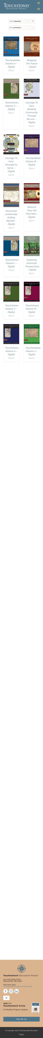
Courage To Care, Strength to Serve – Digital (11, 165)
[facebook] (5, 991)
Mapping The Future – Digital (31, 63)
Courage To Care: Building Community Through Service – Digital (32, 112)
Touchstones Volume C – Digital (12, 308)
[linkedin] (16, 991)
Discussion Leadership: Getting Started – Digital (11, 217)
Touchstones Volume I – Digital (12, 263)
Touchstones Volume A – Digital (12, 351)
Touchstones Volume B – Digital (32, 308)
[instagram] (11, 991)
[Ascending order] (33, 21)
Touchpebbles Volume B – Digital (33, 161)
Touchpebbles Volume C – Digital (33, 351)
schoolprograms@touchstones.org (17, 986)
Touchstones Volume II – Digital (12, 106)
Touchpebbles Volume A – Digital (12, 63)
